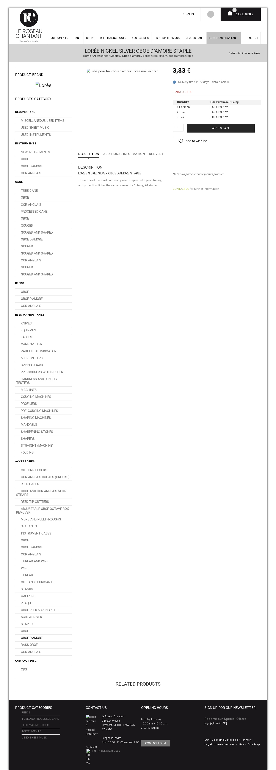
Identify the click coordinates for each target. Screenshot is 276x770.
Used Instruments (36, 135)
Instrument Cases (36, 533)
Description (88, 154)
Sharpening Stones (37, 432)
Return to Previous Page (244, 53)
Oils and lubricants (38, 582)
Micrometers (32, 358)
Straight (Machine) (37, 445)
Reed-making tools (113, 38)
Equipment (29, 330)
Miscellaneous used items (42, 121)
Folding (27, 452)
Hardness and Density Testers (37, 381)
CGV (207, 739)
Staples (115, 56)
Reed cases (30, 484)
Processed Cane (34, 211)
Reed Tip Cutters (35, 502)
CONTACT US (181, 189)
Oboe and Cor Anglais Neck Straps (41, 493)
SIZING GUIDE (182, 92)
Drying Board (32, 365)
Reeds (90, 38)
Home (87, 56)
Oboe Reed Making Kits (39, 610)
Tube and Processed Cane (40, 718)
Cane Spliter (31, 344)
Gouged (27, 226)
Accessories (140, 38)
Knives (26, 323)
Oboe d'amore (131, 56)
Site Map (254, 744)
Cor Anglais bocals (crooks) (45, 477)
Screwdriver (31, 617)
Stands (27, 589)
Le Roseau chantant (223, 38)
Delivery (156, 154)
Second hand (195, 38)
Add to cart (220, 128)
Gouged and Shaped (37, 232)
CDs (24, 669)
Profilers (29, 404)
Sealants (29, 526)
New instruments (35, 152)
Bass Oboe (29, 645)
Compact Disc (26, 660)
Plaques (27, 603)
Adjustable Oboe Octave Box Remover (42, 510)
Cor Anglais (31, 173)
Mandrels (29, 425)
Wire (24, 568)
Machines (29, 390)
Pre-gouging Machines (39, 411)
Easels (26, 337)
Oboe (25, 159)
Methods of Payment (238, 739)
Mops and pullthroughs (41, 519)
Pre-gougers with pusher (42, 372)
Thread (27, 575)
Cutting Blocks (34, 470)
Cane (77, 38)
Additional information (124, 154)
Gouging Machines (36, 397)
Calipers (28, 596)
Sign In (188, 14)
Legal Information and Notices (225, 744)
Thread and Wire (34, 561)
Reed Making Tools (30, 314)
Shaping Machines (36, 418)
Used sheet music (35, 128)
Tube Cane (29, 191)
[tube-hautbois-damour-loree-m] (122, 71)
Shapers (28, 439)
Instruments (25, 143)
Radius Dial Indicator (38, 351)
